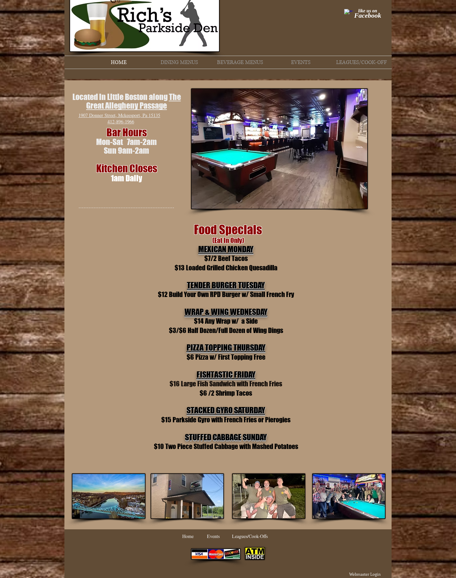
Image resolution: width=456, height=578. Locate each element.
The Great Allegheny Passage (133, 101)
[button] (179, 62)
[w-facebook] (348, 13)
